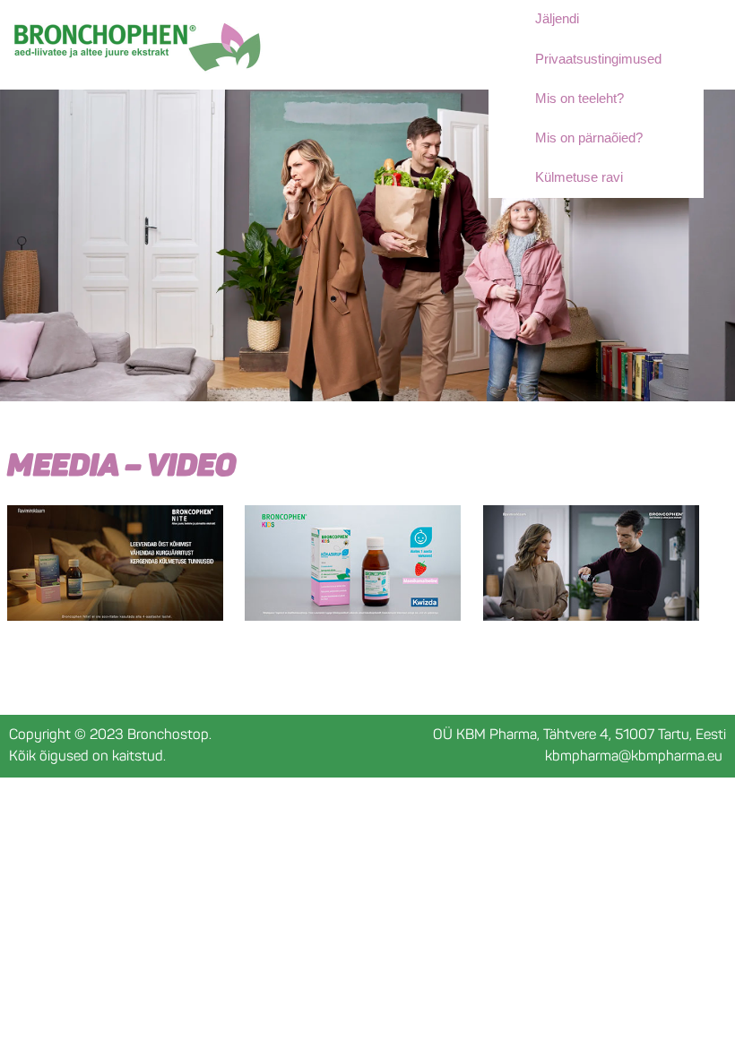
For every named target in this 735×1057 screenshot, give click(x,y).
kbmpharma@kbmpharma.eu (633, 755)
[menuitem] (614, 98)
